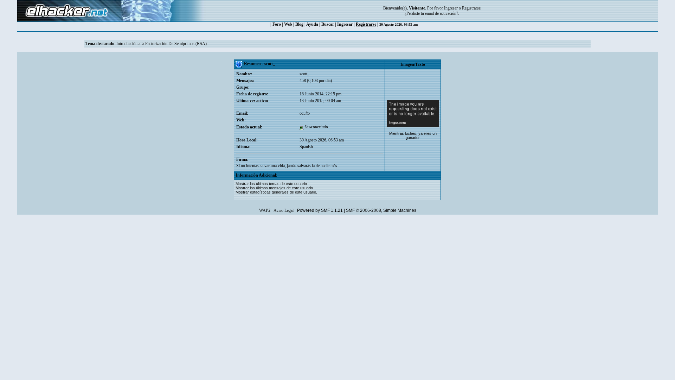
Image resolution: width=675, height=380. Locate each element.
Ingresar (451, 8)
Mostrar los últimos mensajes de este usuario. (275, 188)
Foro (276, 24)
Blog (299, 24)
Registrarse (366, 24)
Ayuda (312, 24)
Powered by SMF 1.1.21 (320, 210)
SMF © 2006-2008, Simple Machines (381, 210)
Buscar (327, 24)
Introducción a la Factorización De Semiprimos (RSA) (161, 43)
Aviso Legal (284, 210)
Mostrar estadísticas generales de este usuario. (276, 192)
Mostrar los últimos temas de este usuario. (272, 184)
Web (288, 24)
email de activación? (441, 13)
